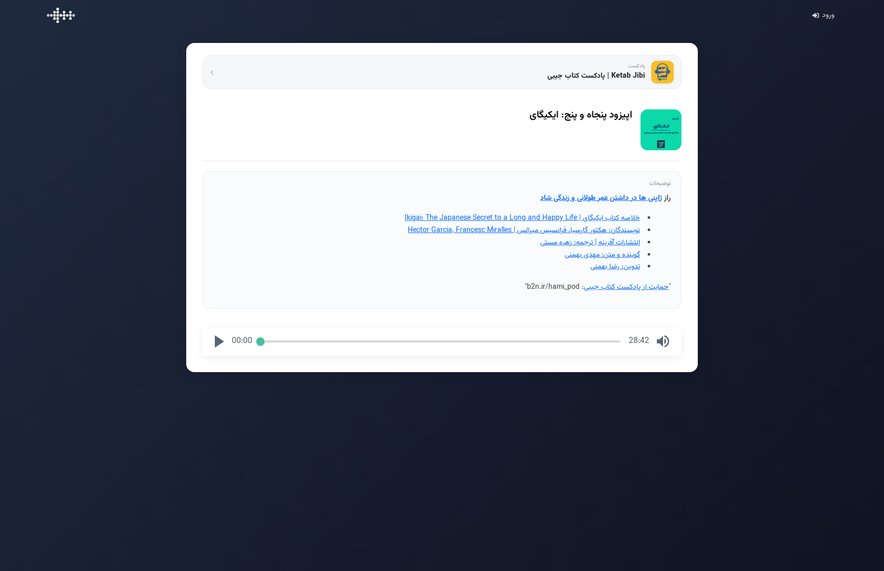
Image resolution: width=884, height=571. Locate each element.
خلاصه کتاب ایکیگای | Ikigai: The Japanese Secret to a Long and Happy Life (522, 218)
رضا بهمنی (605, 266)
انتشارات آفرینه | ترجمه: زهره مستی (590, 242)
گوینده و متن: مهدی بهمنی (602, 255)
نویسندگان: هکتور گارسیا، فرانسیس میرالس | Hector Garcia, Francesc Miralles (524, 230)
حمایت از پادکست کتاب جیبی (626, 287)
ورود (828, 15)
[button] (219, 341)
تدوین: (630, 266)
